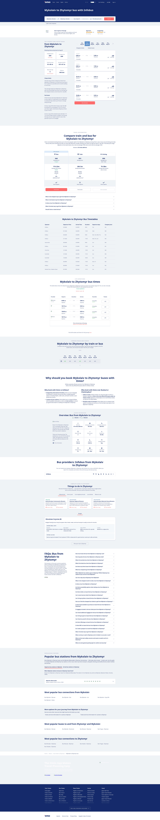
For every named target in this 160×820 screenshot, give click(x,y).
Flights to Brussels (77, 794)
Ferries (66, 2)
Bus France (61, 792)
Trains (53, 2)
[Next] (113, 43)
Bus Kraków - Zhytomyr (85, 743)
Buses (57, 2)
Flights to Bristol (77, 798)
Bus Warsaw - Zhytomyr (85, 729)
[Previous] (61, 357)
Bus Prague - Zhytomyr (103, 729)
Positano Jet (90, 798)
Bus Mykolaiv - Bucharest (68, 729)
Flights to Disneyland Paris (79, 796)
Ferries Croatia (91, 792)
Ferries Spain (90, 794)
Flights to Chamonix (78, 790)
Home (45, 753)
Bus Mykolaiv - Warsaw (49, 697)
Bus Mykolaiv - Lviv (84, 697)
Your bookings (101, 2)
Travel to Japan (105, 796)
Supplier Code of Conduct (85, 816)
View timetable (50, 73)
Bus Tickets (62, 788)
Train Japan (47, 790)
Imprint (58, 816)
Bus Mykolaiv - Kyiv (66, 697)
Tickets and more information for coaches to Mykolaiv (58, 714)
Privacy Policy (73, 816)
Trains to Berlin (48, 798)
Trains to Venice (49, 796)
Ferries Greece (91, 790)
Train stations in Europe (107, 794)
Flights (61, 2)
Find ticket (50, 57)
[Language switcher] (93, 2)
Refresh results (79, 291)
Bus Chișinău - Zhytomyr (50, 746)
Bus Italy (61, 794)
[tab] (80, 47)
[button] (77, 18)
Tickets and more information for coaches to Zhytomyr (93, 714)
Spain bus (61, 790)
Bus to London (62, 796)
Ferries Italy (90, 796)
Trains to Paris (48, 794)
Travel (103, 788)
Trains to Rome (48, 792)
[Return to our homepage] (48, 2)
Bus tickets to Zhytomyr (59, 753)
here (90, 332)
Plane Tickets (76, 788)
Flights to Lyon (76, 792)
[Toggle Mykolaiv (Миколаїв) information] (113, 681)
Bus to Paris (62, 798)
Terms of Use (65, 816)
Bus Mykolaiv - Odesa (49, 700)
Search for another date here (80, 324)
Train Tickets (48, 788)
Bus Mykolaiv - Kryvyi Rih (103, 697)
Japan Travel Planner (107, 792)
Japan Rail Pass (105, 790)
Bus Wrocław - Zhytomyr (50, 743)
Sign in (114, 2)
